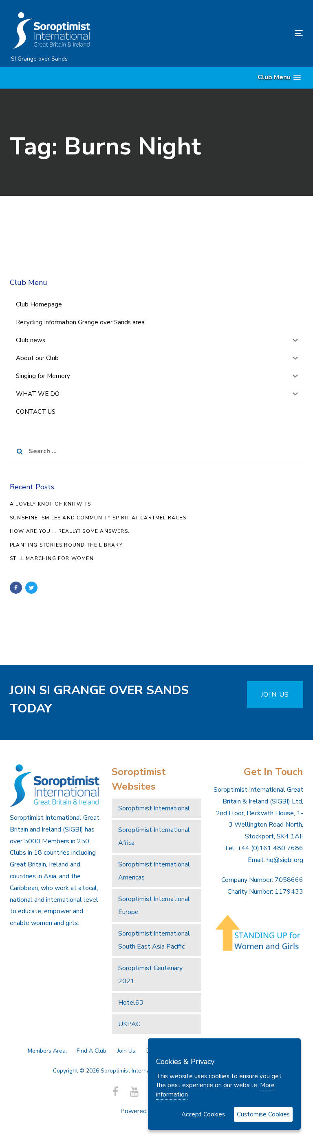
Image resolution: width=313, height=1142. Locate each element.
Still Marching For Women (52, 558)
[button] (279, 77)
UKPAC (129, 1024)
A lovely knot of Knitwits (50, 504)
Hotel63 (130, 1002)
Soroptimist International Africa (154, 836)
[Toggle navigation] (254, 33)
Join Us (126, 1051)
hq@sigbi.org (285, 859)
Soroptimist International (154, 808)
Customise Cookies (263, 1114)
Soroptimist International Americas (154, 871)
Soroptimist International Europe (154, 905)
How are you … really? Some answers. (70, 531)
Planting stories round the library (66, 545)
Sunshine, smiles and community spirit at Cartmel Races (98, 518)
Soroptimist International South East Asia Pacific (154, 940)
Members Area (47, 1051)
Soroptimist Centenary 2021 (150, 975)
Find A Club (91, 1051)
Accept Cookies (203, 1114)
